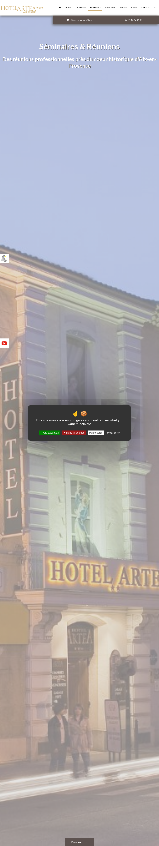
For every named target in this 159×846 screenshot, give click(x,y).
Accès (134, 7)
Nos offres (110, 7)
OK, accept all (51, 432)
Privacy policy (113, 432)
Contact (145, 7)
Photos (123, 7)
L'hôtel (68, 7)
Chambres (81, 7)
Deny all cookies (75, 432)
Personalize (95, 432)
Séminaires (95, 7)
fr (155, 7)
